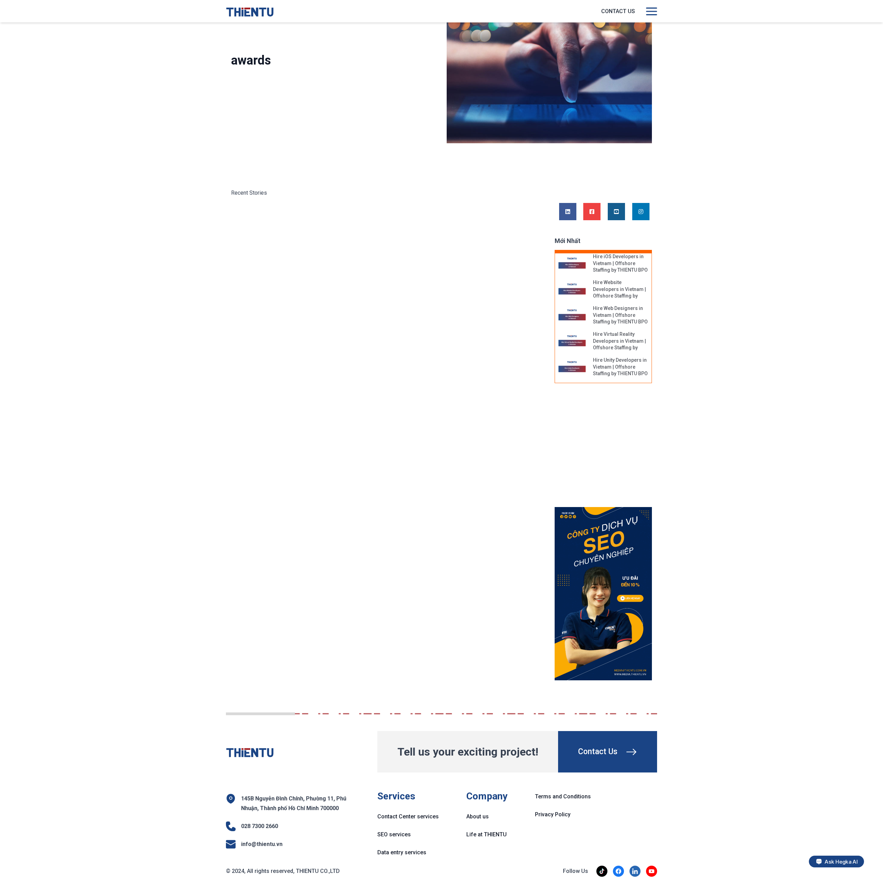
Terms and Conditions (563, 796)
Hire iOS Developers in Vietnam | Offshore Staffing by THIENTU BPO (620, 263)
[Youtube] (616, 212)
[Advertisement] (610, 448)
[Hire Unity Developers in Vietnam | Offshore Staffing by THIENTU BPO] (572, 367)
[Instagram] (640, 212)
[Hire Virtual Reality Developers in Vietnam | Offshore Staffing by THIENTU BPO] (572, 341)
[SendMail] (603, 593)
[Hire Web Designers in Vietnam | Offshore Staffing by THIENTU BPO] (572, 315)
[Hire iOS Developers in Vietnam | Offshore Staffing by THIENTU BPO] (572, 263)
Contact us (618, 11)
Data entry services (401, 852)
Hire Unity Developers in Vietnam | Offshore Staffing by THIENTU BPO (620, 366)
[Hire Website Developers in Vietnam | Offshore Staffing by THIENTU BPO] (572, 289)
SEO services (394, 834)
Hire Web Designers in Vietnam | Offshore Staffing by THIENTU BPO (620, 314)
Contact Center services (408, 816)
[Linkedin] (567, 212)
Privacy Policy (553, 814)
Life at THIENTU (486, 834)
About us (477, 816)
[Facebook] (592, 212)
